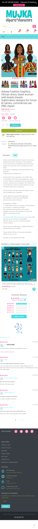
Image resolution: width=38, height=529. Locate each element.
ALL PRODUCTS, (12, 144)
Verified (18, 332)
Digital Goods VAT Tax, (26, 146)
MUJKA (22, 514)
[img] (4, 342)
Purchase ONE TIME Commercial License (16, 217)
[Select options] (34, 289)
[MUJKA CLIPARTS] (19, 15)
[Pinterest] (32, 431)
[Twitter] (15, 117)
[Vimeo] (17, 434)
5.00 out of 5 (23, 298)
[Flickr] (8, 434)
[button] (16, 78)
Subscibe (5, 506)
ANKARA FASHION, (13, 146)
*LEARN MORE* (19, 5)
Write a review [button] (19, 316)
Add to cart (15, 125)
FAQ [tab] (15, 155)
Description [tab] (6, 155)
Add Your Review (6, 111)
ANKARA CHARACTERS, (25, 144)
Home (3, 36)
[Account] (11, 32)
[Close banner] (36, 3)
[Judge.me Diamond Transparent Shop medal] (18, 326)
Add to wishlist (14, 121)
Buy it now (19, 131)
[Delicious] (19, 434)
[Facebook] (9, 117)
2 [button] (18, 420)
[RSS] (6, 434)
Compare (4, 121)
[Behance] (26, 434)
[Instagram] (26, 431)
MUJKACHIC (11, 141)
